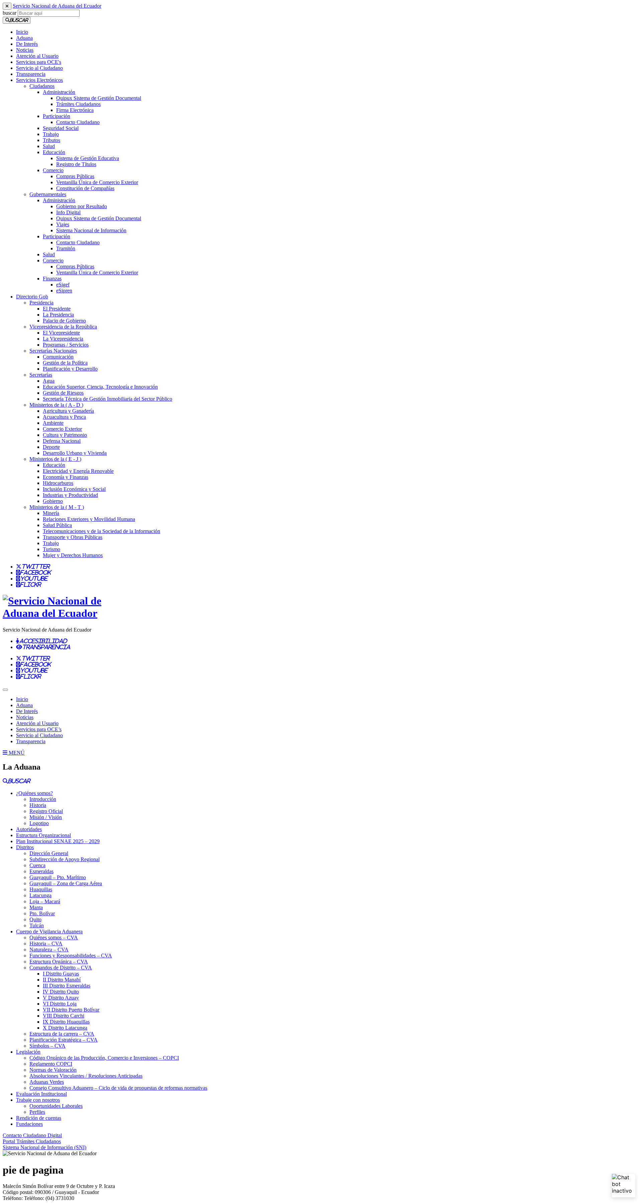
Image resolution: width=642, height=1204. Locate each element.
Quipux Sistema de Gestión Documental (98, 98)
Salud (49, 146)
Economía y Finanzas (65, 477)
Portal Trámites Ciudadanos (32, 1141)
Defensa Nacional (62, 441)
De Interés (27, 44)
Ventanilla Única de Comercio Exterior (97, 182)
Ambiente (53, 423)
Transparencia (30, 74)
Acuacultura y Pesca (64, 417)
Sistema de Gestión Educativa (87, 158)
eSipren (64, 290)
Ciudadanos (42, 86)
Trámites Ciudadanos (78, 104)
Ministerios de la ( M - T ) (56, 507)
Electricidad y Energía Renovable (78, 471)
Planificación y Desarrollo (70, 369)
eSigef (63, 284)
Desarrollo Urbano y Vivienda (75, 453)
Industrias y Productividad (70, 495)
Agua (49, 381)
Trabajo (51, 134)
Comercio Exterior (62, 429)
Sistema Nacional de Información (91, 230)
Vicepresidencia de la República (63, 326)
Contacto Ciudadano (78, 122)
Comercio (53, 170)
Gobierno (53, 501)
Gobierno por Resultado (81, 206)
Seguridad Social (61, 128)
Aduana (24, 38)
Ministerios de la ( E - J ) (55, 459)
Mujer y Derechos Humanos (73, 555)
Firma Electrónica (75, 110)
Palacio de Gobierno (64, 320)
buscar (9, 13)
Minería (51, 513)
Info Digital (68, 212)
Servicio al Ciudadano (39, 68)
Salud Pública (57, 525)
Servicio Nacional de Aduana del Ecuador (57, 6)
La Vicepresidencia (63, 339)
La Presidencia (58, 314)
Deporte (51, 447)
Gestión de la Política (65, 363)
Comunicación (58, 357)
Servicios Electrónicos (39, 80)
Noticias (24, 50)
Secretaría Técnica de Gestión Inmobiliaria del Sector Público (107, 399)
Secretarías (40, 375)
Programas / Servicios (66, 345)
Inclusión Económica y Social (74, 489)
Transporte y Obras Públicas (72, 537)
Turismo (51, 549)
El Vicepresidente (61, 333)
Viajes (62, 224)
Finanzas (52, 278)
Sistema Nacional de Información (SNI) (44, 1147)
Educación (54, 152)
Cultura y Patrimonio (65, 435)
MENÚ (16, 753)
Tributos (51, 140)
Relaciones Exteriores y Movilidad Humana (89, 519)
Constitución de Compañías (85, 188)
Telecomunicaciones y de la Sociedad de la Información (101, 531)
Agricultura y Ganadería (68, 411)
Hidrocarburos (58, 483)
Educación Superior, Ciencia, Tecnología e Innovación (100, 387)
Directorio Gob (32, 296)
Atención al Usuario (37, 56)
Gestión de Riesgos (63, 393)
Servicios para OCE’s (39, 729)
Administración (59, 92)
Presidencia (41, 302)
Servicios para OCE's (38, 62)
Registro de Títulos (76, 164)
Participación (56, 116)
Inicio (22, 32)
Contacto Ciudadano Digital (32, 1135)
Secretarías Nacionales (53, 351)
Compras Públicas (75, 176)
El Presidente (57, 308)
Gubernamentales (47, 194)
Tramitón (65, 248)
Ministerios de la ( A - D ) (56, 405)
